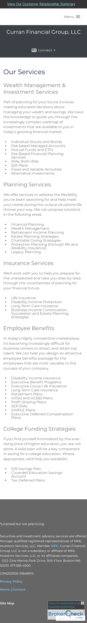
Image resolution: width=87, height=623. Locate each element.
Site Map (7, 603)
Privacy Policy (11, 581)
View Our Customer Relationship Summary (41, 4)
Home (5, 589)
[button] (72, 17)
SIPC (54, 546)
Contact (18, 589)
